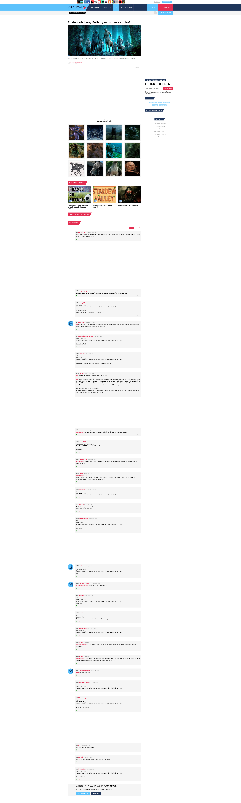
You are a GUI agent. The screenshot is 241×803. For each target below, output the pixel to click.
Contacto (160, 137)
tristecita (81, 769)
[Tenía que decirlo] (120, 1)
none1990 (82, 442)
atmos (81, 642)
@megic (81, 461)
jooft (80, 566)
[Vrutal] (99, 1)
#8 (77, 375)
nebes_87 (81, 303)
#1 (77, 432)
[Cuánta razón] (81, 1)
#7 (77, 324)
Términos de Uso (160, 126)
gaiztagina (81, 322)
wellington (82, 489)
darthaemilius (83, 518)
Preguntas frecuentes (160, 134)
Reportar (136, 67)
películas (166, 102)
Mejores (131, 227)
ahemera (82, 373)
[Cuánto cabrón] (95, 1)
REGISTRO (96, 793)
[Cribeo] (102, 1)
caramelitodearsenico (85, 336)
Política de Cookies (159, 131)
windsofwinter (84, 682)
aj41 (79, 745)
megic (81, 473)
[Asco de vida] (78, 1)
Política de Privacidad (161, 129)
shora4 (81, 595)
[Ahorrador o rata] (123, 1)
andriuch (82, 613)
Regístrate (157, 2)
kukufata (82, 354)
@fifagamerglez (83, 585)
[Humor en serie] (106, 1)
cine (160, 102)
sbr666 (80, 757)
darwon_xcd (82, 232)
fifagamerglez (83, 698)
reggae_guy (83, 291)
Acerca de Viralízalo (160, 123)
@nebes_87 (81, 432)
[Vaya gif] (116, 1)
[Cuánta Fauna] (109, 1)
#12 (77, 379)
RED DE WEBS (72, 1)
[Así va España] (92, 1)
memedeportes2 (84, 670)
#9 (77, 585)
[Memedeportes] (85, 1)
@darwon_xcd (82, 475)
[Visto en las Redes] (88, 1)
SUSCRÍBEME (168, 88)
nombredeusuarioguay (76, 62)
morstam (81, 430)
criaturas (155, 105)
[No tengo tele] (113, 1)
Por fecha (138, 227)
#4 (77, 672)
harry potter (153, 102)
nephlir (81, 504)
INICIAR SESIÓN (167, 2)
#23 (77, 461)
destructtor (83, 628)
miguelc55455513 (85, 583)
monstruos (163, 105)
